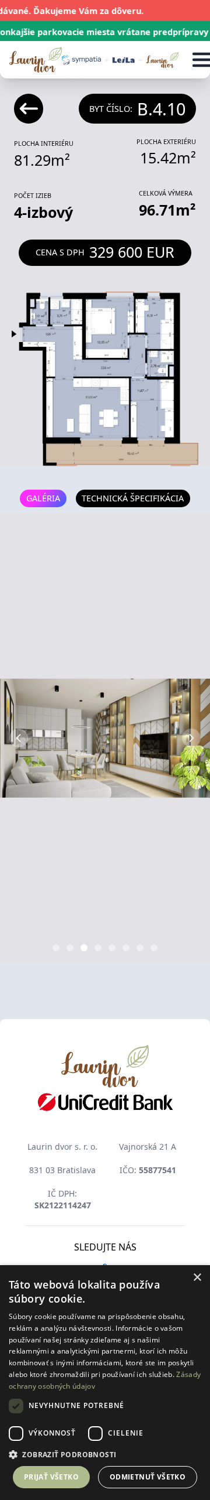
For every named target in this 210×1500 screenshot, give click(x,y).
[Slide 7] (140, 947)
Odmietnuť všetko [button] (148, 1477)
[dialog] (105, 1382)
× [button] (196, 1277)
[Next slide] (191, 738)
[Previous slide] (18, 738)
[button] (105, 1454)
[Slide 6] (126, 947)
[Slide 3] (84, 947)
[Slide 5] (112, 947)
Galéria (43, 498)
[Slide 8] (154, 947)
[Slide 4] (98, 947)
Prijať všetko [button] (51, 1477)
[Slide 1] (56, 947)
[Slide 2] (70, 947)
